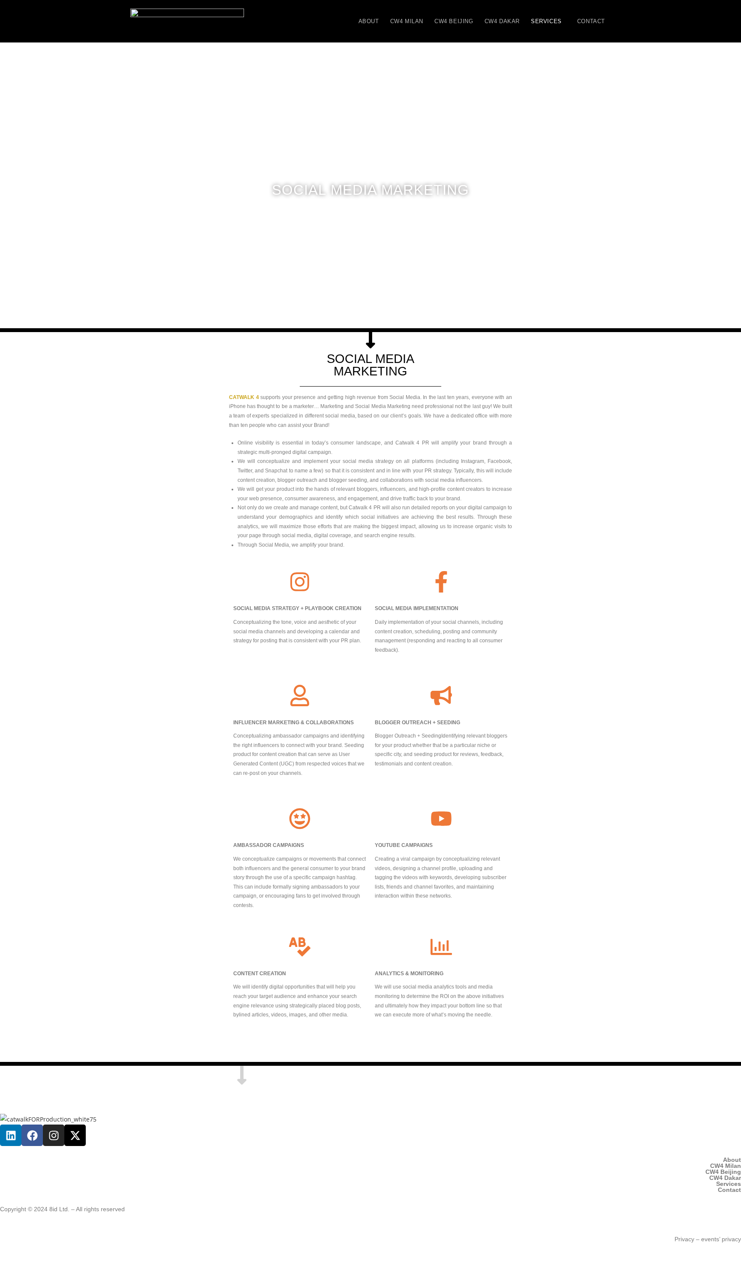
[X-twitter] (75, 1135)
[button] (548, 21)
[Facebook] (32, 1135)
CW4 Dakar (502, 21)
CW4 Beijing (453, 21)
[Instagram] (53, 1135)
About (368, 21)
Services (546, 21)
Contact (591, 21)
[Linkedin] (10, 1135)
